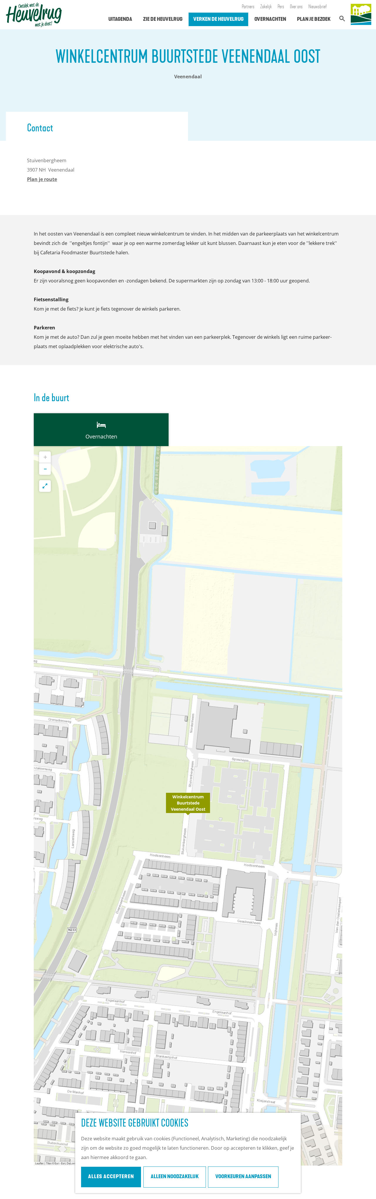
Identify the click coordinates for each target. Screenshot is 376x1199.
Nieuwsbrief (317, 7)
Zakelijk (266, 7)
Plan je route (42, 179)
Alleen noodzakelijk (175, 1177)
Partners (248, 7)
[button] (188, 806)
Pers (281, 7)
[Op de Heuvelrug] (361, 14)
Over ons (296, 7)
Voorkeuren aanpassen (243, 1177)
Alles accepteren (111, 1177)
